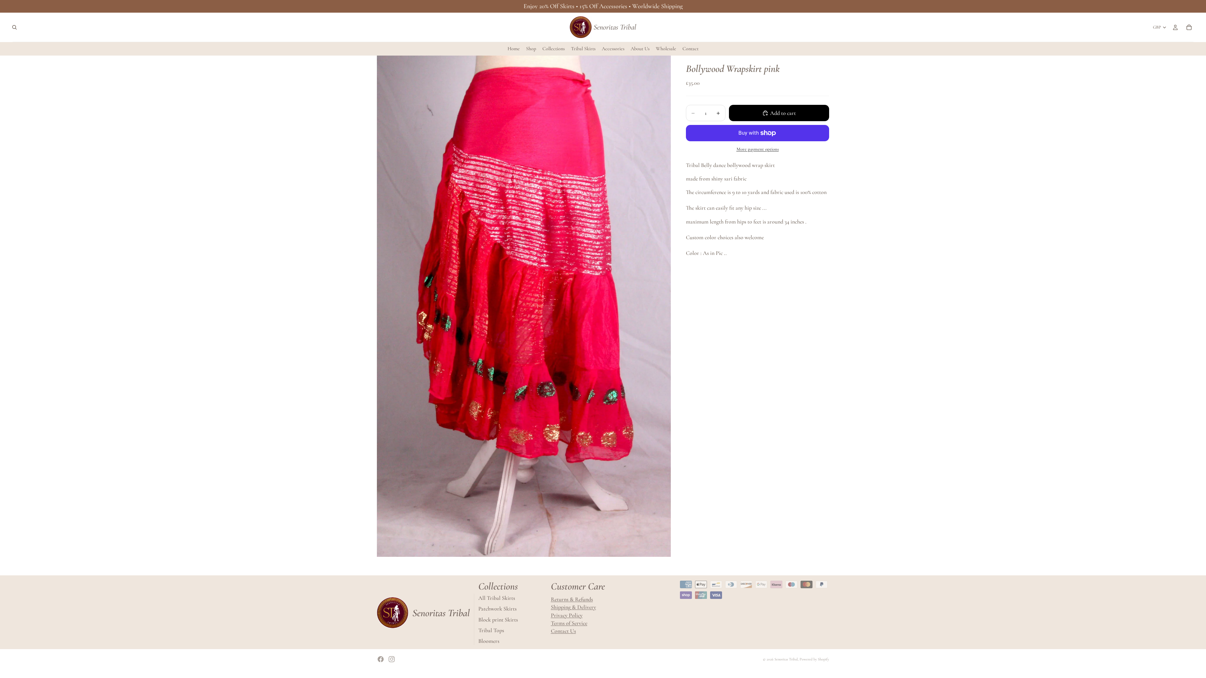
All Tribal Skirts (496, 598)
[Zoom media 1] (524, 306)
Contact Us (563, 630)
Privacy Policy (567, 614)
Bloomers (488, 641)
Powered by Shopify (814, 659)
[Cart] (1189, 27)
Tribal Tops (491, 630)
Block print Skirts (498, 619)
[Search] (14, 27)
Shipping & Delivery (573, 607)
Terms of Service (569, 623)
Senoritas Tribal (786, 659)
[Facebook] (380, 659)
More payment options (757, 149)
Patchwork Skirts (497, 608)
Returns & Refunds (572, 599)
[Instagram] (391, 659)
